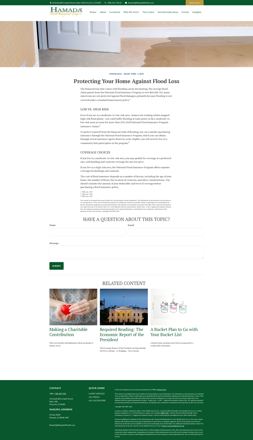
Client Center (194, 2)
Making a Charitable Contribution (68, 331)
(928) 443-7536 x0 (114, 2)
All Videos (94, 397)
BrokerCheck (161, 390)
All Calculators (97, 400)
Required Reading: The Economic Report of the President (122, 334)
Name (52, 225)
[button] (93, 12)
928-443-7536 (60, 393)
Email (131, 225)
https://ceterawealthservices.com (173, 426)
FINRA (163, 413)
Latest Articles (97, 393)
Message (54, 243)
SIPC (167, 413)
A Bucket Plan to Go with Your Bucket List (174, 331)
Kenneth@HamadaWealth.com (141, 2)
